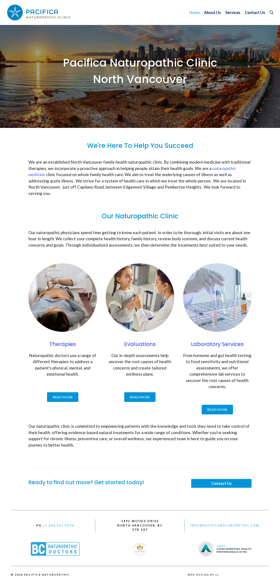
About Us (212, 12)
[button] (271, 12)
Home (194, 12)
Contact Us (255, 12)
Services (232, 12)
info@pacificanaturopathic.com (224, 525)
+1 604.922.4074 (58, 525)
